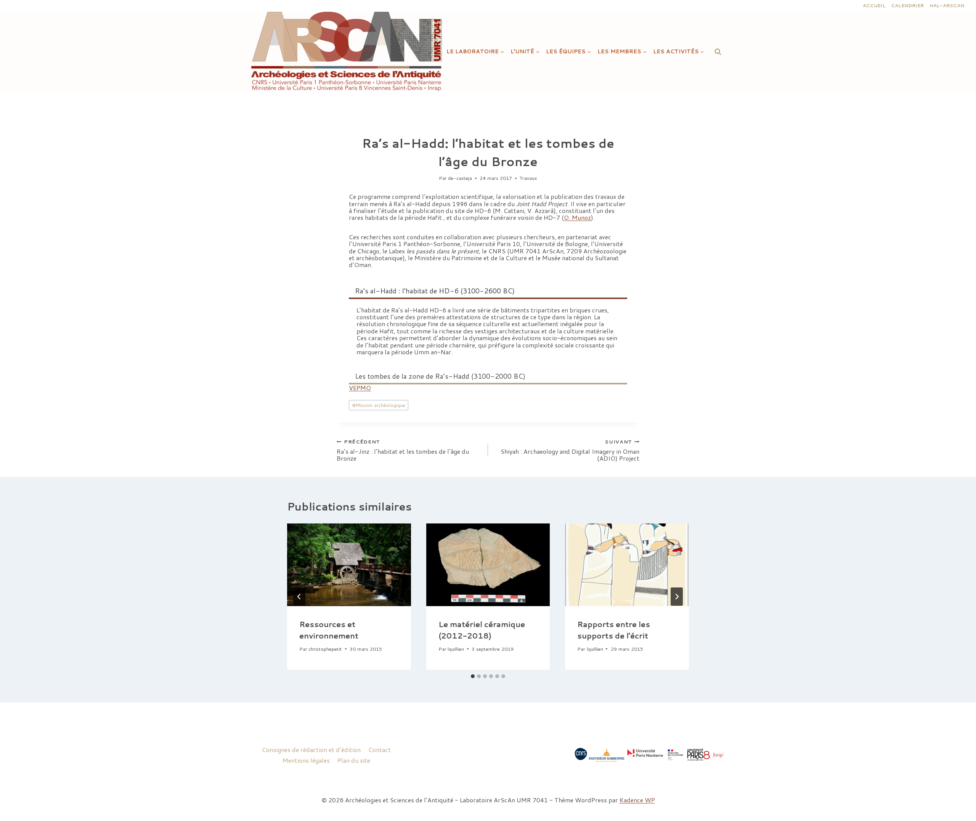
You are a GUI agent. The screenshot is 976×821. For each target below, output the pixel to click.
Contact (379, 749)
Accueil (874, 5)
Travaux (528, 177)
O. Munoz (577, 217)
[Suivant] (677, 596)
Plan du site (353, 760)
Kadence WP (637, 799)
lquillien (456, 648)
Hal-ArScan (946, 5)
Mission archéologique (378, 405)
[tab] (473, 676)
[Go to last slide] (299, 596)
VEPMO (360, 387)
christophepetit (325, 648)
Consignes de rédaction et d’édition (311, 749)
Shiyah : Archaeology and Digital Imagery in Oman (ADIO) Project (570, 450)
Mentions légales (306, 760)
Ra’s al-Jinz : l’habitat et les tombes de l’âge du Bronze (403, 450)
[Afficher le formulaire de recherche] (718, 51)
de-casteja (460, 177)
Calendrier (907, 5)
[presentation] (349, 564)
